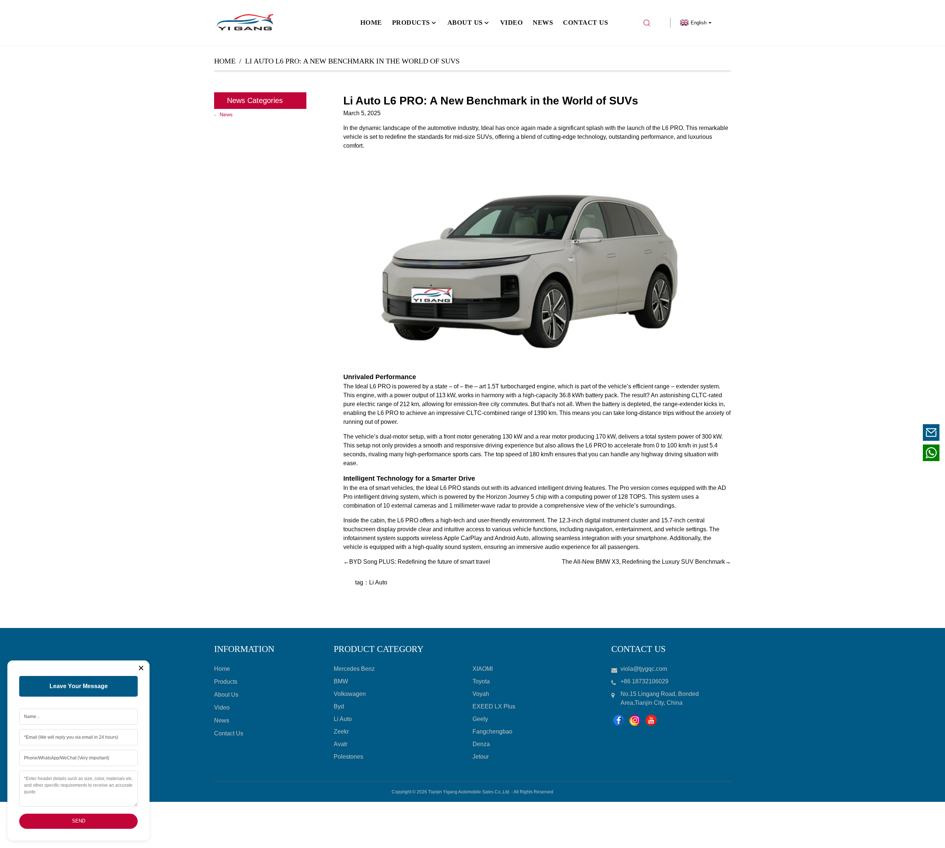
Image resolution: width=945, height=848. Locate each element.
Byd (339, 706)
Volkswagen (350, 694)
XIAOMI (482, 669)
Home (225, 61)
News (226, 114)
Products (225, 682)
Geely (480, 719)
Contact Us (228, 733)
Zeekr (341, 731)
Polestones (348, 756)
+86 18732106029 (885, 452)
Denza (481, 744)
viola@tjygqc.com (885, 432)
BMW (341, 681)
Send (78, 821)
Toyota (481, 681)
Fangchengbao (492, 731)
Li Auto (378, 582)
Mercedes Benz (354, 669)
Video (222, 707)
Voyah (480, 694)
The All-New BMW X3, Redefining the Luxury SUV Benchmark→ (646, 562)
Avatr (340, 744)
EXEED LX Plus (493, 706)
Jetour (480, 756)
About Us (226, 694)
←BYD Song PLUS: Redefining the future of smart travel (416, 562)
